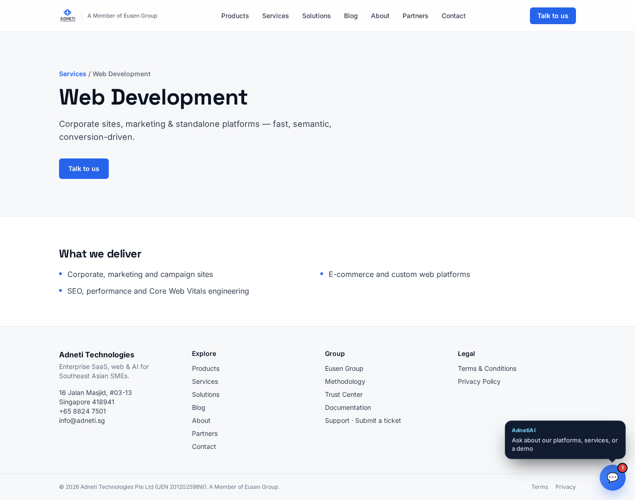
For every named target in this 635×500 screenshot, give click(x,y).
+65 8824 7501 (82, 411)
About (380, 16)
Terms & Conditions (487, 368)
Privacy (566, 486)
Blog (351, 16)
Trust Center (344, 394)
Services (275, 16)
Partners (416, 16)
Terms (539, 486)
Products (235, 16)
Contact (454, 16)
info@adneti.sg (82, 420)
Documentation (348, 407)
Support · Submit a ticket (363, 420)
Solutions (316, 16)
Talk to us (553, 16)
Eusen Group (344, 368)
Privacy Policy (479, 381)
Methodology (345, 381)
